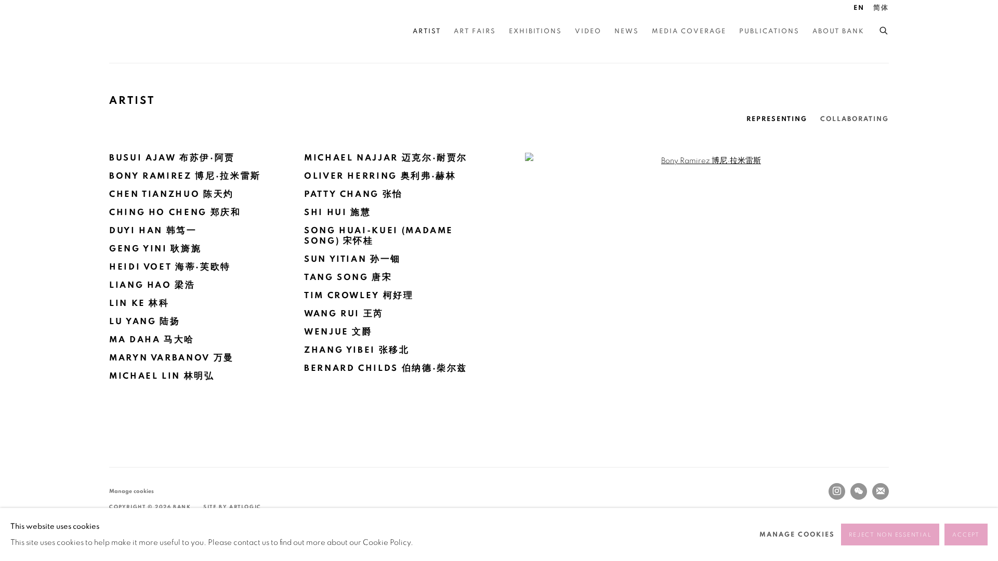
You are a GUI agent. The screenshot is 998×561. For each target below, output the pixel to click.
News (626, 31)
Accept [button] (966, 535)
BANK (140, 31)
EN (858, 8)
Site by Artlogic (232, 507)
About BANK (838, 31)
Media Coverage (689, 31)
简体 (881, 8)
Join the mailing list (880, 491)
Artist (427, 31)
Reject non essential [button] (890, 535)
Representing (776, 119)
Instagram (837, 491)
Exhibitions (535, 31)
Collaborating (854, 119)
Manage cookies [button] (131, 491)
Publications (769, 31)
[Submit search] (884, 29)
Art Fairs (475, 31)
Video (588, 31)
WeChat (858, 491)
